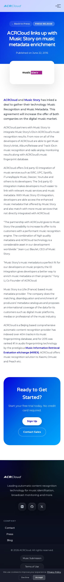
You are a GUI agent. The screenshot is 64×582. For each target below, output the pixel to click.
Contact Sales (32, 432)
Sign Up (32, 421)
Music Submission (32, 558)
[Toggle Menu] (57, 6)
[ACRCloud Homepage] (12, 6)
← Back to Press (21, 23)
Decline (25, 577)
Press (9, 534)
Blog (10, 540)
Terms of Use (32, 566)
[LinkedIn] (22, 507)
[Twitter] (42, 507)
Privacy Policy (54, 572)
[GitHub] (32, 507)
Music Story (32, 99)
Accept (39, 577)
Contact (10, 527)
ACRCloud (10, 99)
